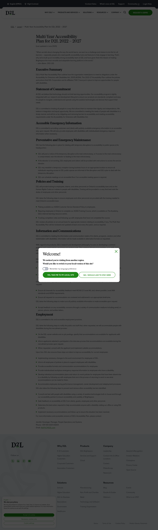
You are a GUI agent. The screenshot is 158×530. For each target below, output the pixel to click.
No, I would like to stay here (97, 275)
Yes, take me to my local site (60, 275)
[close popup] (116, 251)
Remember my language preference (63, 269)
